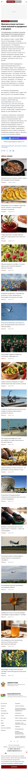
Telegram (17, 741)
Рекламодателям (19, 729)
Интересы (3, 730)
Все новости (4, 703)
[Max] (13, 151)
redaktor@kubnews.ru (14, 751)
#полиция (4, 147)
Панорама (17, 703)
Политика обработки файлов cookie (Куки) (20, 737)
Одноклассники (14, 741)
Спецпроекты (18, 713)
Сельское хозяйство (6, 728)
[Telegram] (10, 151)
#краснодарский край (7, 146)
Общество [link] (3, 299)
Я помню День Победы (20, 720)
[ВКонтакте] (4, 151)
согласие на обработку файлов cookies (12, 763)
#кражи (24, 146)
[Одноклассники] (7, 151)
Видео (2, 723)
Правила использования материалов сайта (19, 732)
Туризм (2, 725)
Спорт (2, 715)
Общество (3, 706)
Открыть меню (2, 2)
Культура (3, 718)
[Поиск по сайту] (26, 2)
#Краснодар (18, 146)
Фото (2, 720)
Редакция (17, 726)
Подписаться (15, 138)
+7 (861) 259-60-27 (14, 749)
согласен (14, 767)
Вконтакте (11, 741)
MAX (23, 141)
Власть (2, 708)
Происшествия (5, 21)
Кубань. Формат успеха (21, 718)
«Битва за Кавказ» (19, 706)
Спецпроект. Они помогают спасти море (20, 723)
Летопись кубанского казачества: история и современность (20, 709)
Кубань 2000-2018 (19, 715)
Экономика (3, 710)
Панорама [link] (3, 182)
